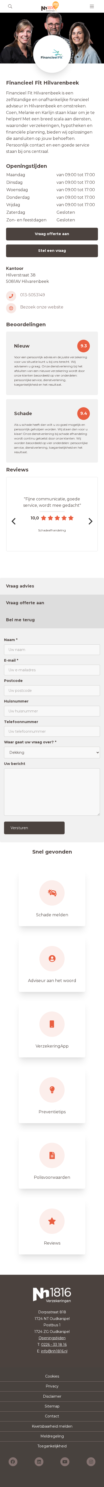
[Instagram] (91, 1461)
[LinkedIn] (39, 1461)
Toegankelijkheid (52, 1446)
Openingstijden (52, 1338)
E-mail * (11, 660)
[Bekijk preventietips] (52, 1095)
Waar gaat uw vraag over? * (30, 742)
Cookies (52, 1376)
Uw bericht (14, 763)
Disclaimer (52, 1396)
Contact (52, 1416)
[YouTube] (64, 1461)
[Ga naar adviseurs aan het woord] (52, 964)
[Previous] (14, 521)
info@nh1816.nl (54, 1351)
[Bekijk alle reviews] (52, 1226)
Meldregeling (52, 1436)
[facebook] (13, 1461)
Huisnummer (16, 701)
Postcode (13, 680)
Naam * (10, 640)
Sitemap (52, 1406)
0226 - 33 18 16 (54, 1344)
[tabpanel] (52, 735)
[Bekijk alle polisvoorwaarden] (52, 1160)
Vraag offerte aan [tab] (25, 602)
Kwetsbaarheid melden (52, 1426)
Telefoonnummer (21, 722)
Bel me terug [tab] (20, 619)
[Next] (89, 521)
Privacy (52, 1386)
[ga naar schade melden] (52, 898)
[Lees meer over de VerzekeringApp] (52, 1029)
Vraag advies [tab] (20, 586)
